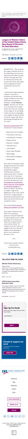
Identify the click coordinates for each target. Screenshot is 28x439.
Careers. (14, 389)
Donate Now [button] (9, 353)
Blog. (14, 382)
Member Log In (14, 404)
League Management (14, 399)
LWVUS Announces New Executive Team (10, 282)
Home (3, 13)
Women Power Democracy (11, 264)
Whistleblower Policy (17, 424)
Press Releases (8, 13)
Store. (14, 392)
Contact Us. (14, 378)
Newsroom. (14, 385)
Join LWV (14, 410)
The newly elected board (11, 126)
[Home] (13, 372)
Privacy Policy (9, 424)
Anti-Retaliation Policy (14, 426)
